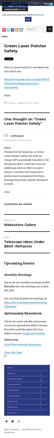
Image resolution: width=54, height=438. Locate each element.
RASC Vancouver (12, 429)
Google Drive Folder (33, 333)
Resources (12, 407)
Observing (12, 401)
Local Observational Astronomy (22, 344)
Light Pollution (14, 396)
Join (28, 19)
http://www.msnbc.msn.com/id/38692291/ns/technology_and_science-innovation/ (26, 83)
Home (10, 368)
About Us (11, 373)
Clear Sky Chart (13, 352)
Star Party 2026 (14, 379)
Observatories (14, 384)
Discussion (12, 413)
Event (41, 15)
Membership (13, 390)
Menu (5, 36)
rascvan (12, 103)
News (36, 103)
